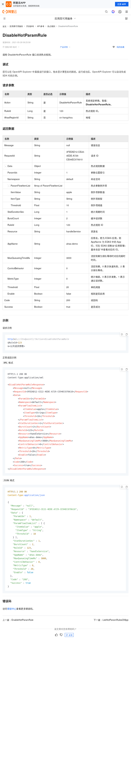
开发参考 (30, 26)
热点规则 (51, 26)
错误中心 (11, 608)
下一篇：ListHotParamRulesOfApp (111, 619)
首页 (4, 26)
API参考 (40, 26)
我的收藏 (120, 46)
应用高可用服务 (16, 26)
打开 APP (122, 4)
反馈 (71, 635)
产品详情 (64, 46)
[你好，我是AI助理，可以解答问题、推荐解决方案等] (113, 11)
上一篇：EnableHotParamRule (18, 619)
